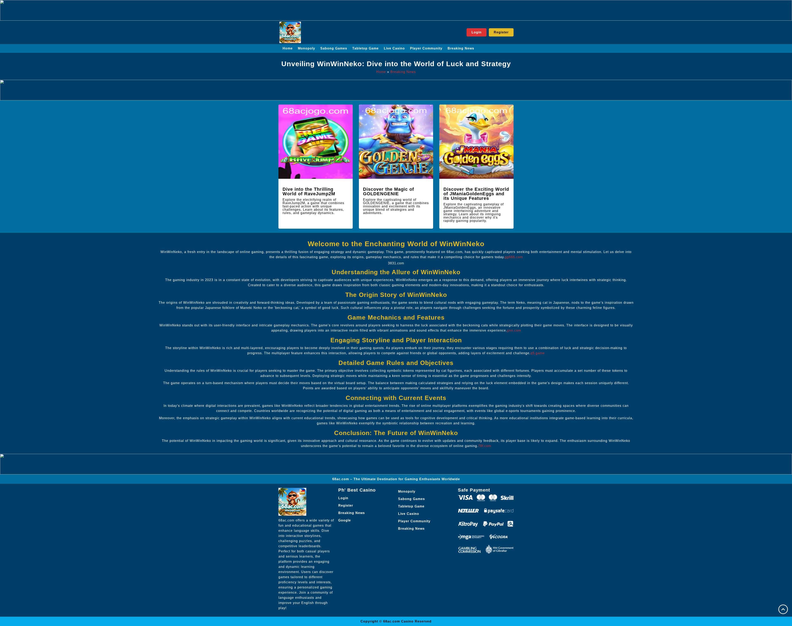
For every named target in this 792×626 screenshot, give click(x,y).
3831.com (396, 263)
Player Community (426, 48)
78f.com (484, 446)
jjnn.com (514, 330)
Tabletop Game (365, 48)
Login (343, 498)
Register (345, 505)
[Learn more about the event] (396, 10)
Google (344, 520)
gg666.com (514, 257)
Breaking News (461, 48)
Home (288, 48)
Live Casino (394, 48)
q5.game (537, 353)
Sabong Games (333, 48)
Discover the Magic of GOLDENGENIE (388, 191)
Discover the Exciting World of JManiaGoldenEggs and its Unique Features (476, 194)
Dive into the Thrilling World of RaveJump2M (309, 191)
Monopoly (306, 48)
